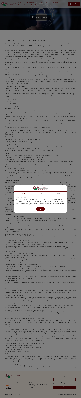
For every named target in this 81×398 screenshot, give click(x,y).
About (58, 193)
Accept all (40, 209)
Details (41, 193)
